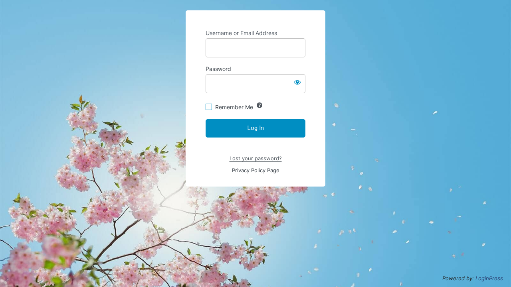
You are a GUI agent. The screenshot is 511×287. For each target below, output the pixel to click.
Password (218, 68)
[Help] (259, 105)
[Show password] (297, 82)
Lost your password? (256, 158)
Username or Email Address (241, 32)
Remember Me (234, 107)
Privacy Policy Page (255, 170)
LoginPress (489, 278)
